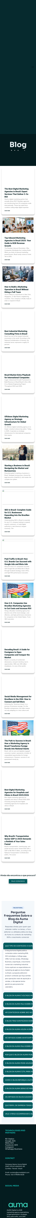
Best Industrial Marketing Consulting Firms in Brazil (15, 332)
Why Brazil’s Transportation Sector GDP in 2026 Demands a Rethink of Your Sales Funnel (17, 840)
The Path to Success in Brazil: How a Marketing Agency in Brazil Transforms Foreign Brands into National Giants (17, 744)
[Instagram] (22, 1192)
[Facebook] (15, 1192)
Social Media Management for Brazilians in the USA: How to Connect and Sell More (17, 699)
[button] (33, 67)
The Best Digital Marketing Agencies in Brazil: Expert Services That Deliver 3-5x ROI (16, 192)
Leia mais (7, 210)
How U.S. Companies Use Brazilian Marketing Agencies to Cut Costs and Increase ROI (17, 606)
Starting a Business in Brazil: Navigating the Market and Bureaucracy (17, 468)
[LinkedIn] (18, 1192)
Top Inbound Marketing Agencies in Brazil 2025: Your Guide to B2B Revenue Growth (17, 241)
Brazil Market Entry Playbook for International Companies (17, 376)
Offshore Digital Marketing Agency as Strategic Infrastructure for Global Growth (16, 420)
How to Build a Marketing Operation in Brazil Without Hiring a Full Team (16, 289)
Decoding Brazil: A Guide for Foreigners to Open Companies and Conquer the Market (17, 653)
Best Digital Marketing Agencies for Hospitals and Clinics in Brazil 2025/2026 (16, 792)
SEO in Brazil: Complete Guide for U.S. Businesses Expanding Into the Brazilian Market (17, 513)
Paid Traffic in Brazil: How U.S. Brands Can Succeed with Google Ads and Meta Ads (17, 561)
